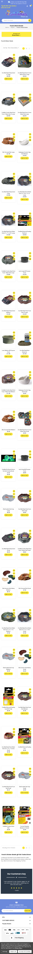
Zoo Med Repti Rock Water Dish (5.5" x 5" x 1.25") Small (24, 629)
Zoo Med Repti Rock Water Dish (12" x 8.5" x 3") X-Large (24, 193)
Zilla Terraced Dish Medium (8, 429)
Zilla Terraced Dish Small (24, 588)
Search (29, 20)
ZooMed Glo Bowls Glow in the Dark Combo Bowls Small (8, 471)
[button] (16, 34)
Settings (4, 951)
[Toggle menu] (2, 1)
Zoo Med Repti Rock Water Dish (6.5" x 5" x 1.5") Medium (8, 629)
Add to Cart (8, 78)
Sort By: (5, 48)
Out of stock (8, 673)
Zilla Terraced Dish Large (8, 152)
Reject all (13, 951)
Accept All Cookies (24, 951)
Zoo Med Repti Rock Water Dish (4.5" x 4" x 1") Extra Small (8, 748)
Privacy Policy (18, 948)
